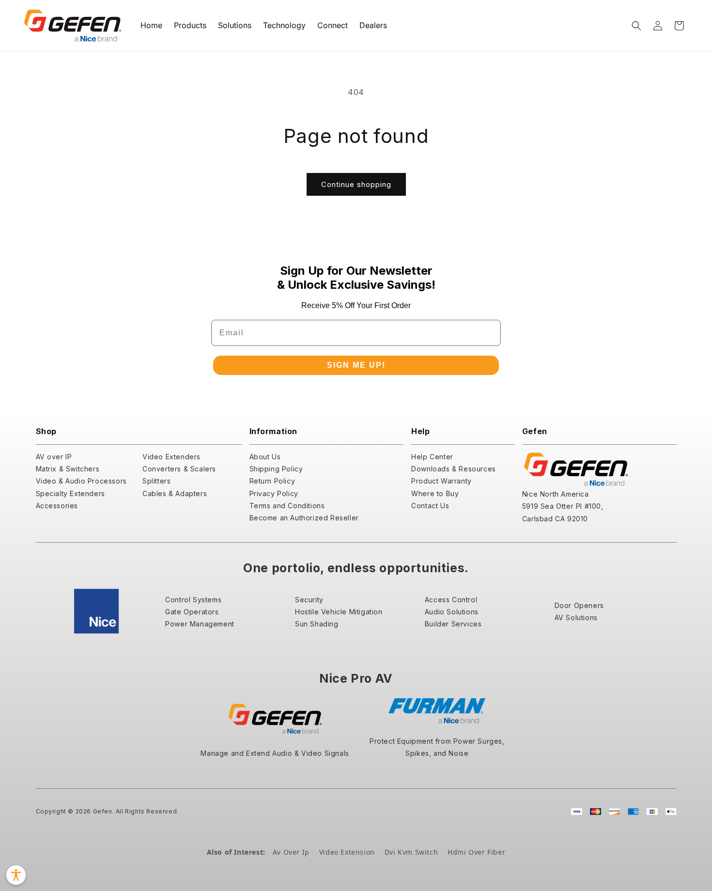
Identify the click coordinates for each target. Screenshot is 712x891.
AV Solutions (576, 617)
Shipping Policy (276, 469)
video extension (347, 852)
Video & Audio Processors (81, 481)
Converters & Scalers (179, 469)
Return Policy (272, 481)
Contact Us (430, 505)
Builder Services (453, 624)
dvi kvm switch (411, 852)
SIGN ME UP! (356, 365)
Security (309, 599)
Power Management (199, 624)
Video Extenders (171, 457)
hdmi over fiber (476, 852)
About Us (265, 457)
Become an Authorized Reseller (304, 518)
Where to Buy (435, 493)
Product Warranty (441, 481)
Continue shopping (356, 184)
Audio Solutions (452, 612)
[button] (636, 25)
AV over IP (54, 457)
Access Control (451, 599)
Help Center (432, 457)
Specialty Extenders (70, 493)
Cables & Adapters (174, 493)
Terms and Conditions (287, 505)
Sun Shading (317, 624)
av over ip (291, 852)
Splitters (156, 481)
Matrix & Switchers (68, 469)
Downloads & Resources (453, 469)
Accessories (57, 505)
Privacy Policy (273, 493)
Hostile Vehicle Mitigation (339, 612)
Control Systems (193, 599)
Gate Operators (191, 612)
